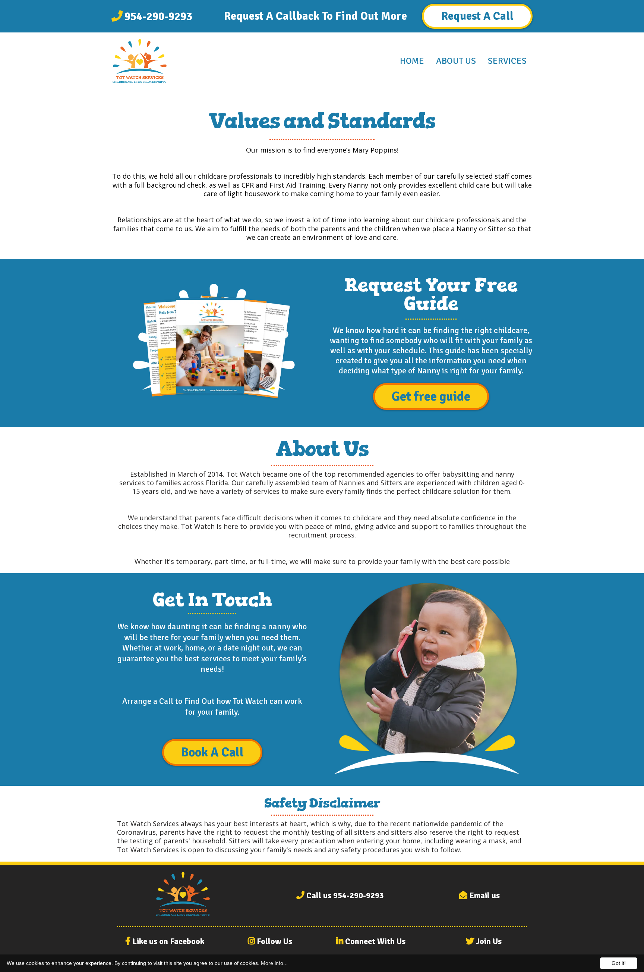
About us (456, 60)
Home (412, 60)
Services (507, 60)
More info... (274, 963)
